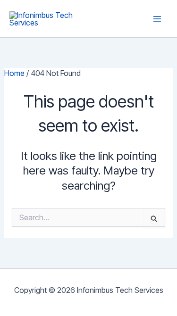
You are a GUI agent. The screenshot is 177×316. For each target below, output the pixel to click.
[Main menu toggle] (157, 18)
